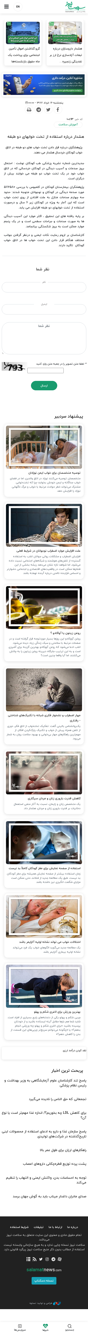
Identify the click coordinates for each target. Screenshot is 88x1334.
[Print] (29, 109)
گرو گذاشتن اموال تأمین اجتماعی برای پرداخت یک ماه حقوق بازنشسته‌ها (24, 55)
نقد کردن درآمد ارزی (74, 1051)
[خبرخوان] (34, 1259)
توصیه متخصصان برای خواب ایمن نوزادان (54, 473)
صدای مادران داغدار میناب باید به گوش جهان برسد (49, 1196)
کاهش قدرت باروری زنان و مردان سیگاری (54, 799)
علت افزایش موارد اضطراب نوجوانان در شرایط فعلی (48, 551)
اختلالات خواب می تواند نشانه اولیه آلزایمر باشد (50, 942)
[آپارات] (59, 1259)
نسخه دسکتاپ (44, 1281)
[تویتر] (41, 1259)
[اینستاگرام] (47, 1259)
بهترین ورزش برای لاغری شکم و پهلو (57, 1012)
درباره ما (72, 1227)
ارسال (44, 386)
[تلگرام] (53, 1259)
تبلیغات (39, 1227)
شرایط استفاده (19, 1227)
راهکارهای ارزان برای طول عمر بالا (63, 1150)
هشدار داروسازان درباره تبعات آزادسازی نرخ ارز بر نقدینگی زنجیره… (66, 55)
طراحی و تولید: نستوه (40, 1303)
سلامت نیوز (66, 7)
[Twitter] (48, 109)
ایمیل (44, 304)
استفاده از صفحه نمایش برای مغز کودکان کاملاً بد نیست (45, 868)
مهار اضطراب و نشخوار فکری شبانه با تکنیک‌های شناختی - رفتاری (44, 718)
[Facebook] (57, 109)
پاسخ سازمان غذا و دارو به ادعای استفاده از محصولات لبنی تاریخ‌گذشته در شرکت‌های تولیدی (44, 1134)
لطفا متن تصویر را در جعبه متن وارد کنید (61, 364)
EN (18, 7)
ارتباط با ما (55, 1227)
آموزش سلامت (68, 125)
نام (44, 282)
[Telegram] (38, 109)
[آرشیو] (28, 1259)
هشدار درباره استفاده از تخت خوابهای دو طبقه (45, 136)
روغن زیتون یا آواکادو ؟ (65, 633)
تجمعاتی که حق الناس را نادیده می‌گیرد (57, 1099)
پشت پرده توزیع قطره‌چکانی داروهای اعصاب (54, 1164)
